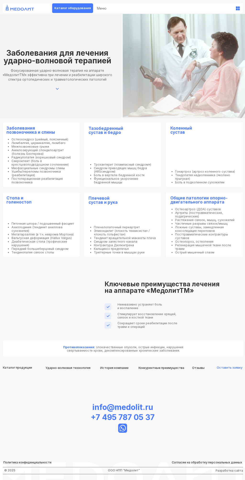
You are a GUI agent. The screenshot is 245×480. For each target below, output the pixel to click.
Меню (101, 8)
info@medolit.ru (122, 407)
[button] (229, 368)
